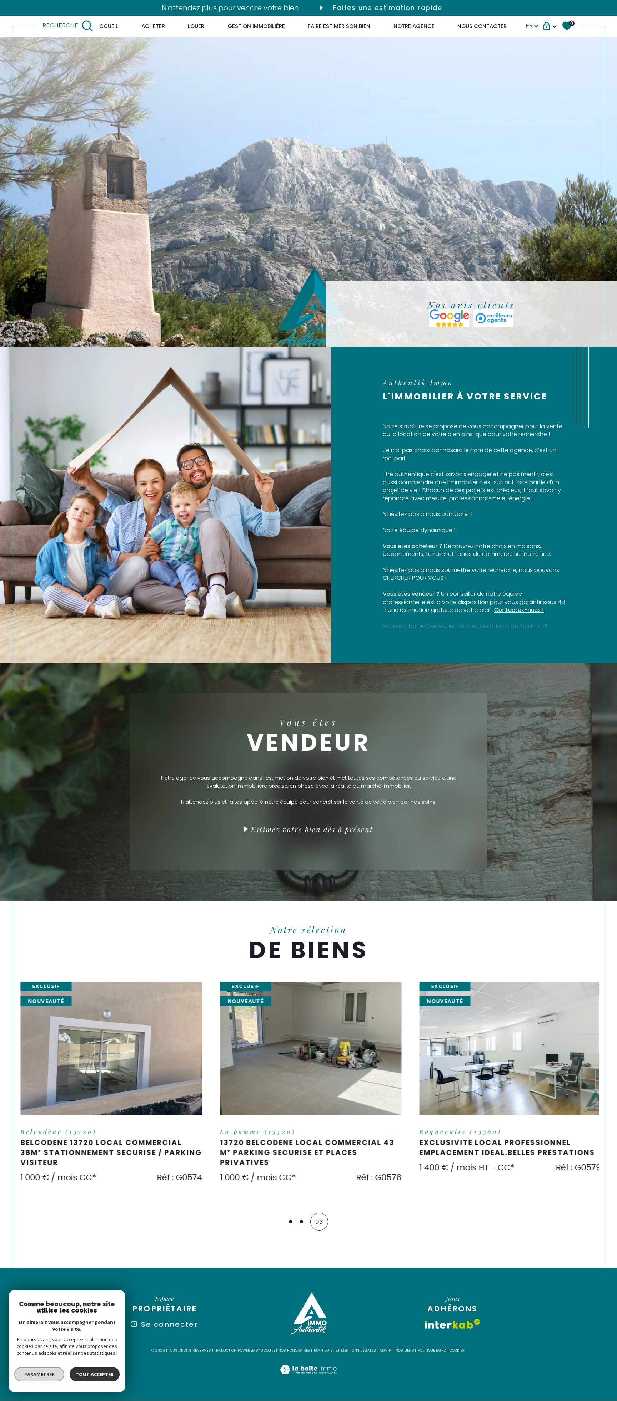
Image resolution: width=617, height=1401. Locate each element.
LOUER (196, 26)
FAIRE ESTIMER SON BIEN (339, 26)
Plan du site (325, 1346)
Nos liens (404, 1346)
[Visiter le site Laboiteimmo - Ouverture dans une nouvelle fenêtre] (308, 1374)
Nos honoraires (294, 1346)
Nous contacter (482, 26)
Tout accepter (95, 1374)
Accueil (107, 26)
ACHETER (153, 26)
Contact (605, 431)
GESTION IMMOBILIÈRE (256, 26)
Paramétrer (39, 1374)
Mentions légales (358, 1346)
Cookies (457, 1347)
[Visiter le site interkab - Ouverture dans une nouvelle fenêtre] (452, 1320)
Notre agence (414, 26)
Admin (386, 1346)
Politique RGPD (432, 1346)
